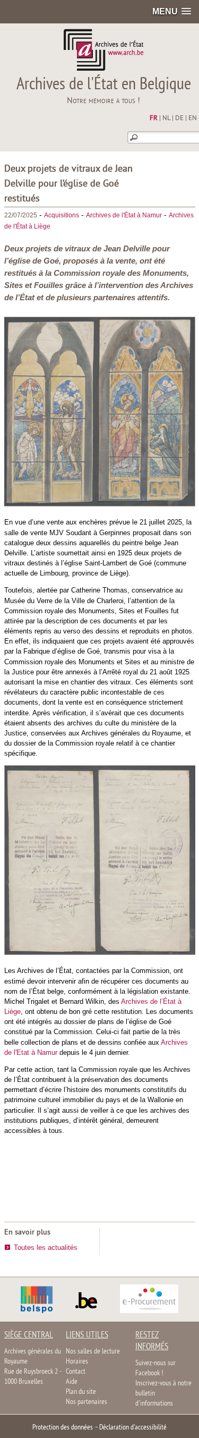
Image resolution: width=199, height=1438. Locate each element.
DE (179, 118)
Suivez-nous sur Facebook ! (155, 1368)
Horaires (77, 1362)
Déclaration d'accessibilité (133, 1428)
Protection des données (62, 1428)
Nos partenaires (86, 1402)
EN (192, 118)
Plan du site (81, 1392)
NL (166, 118)
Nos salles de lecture (93, 1352)
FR (154, 118)
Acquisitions (61, 215)
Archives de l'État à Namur (124, 215)
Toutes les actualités (45, 1247)
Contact (75, 1372)
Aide (71, 1382)
